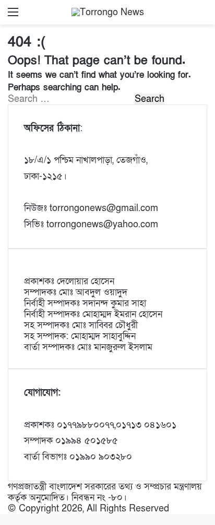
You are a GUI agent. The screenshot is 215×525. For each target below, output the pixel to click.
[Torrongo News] (107, 12)
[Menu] (13, 16)
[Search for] (202, 16)
